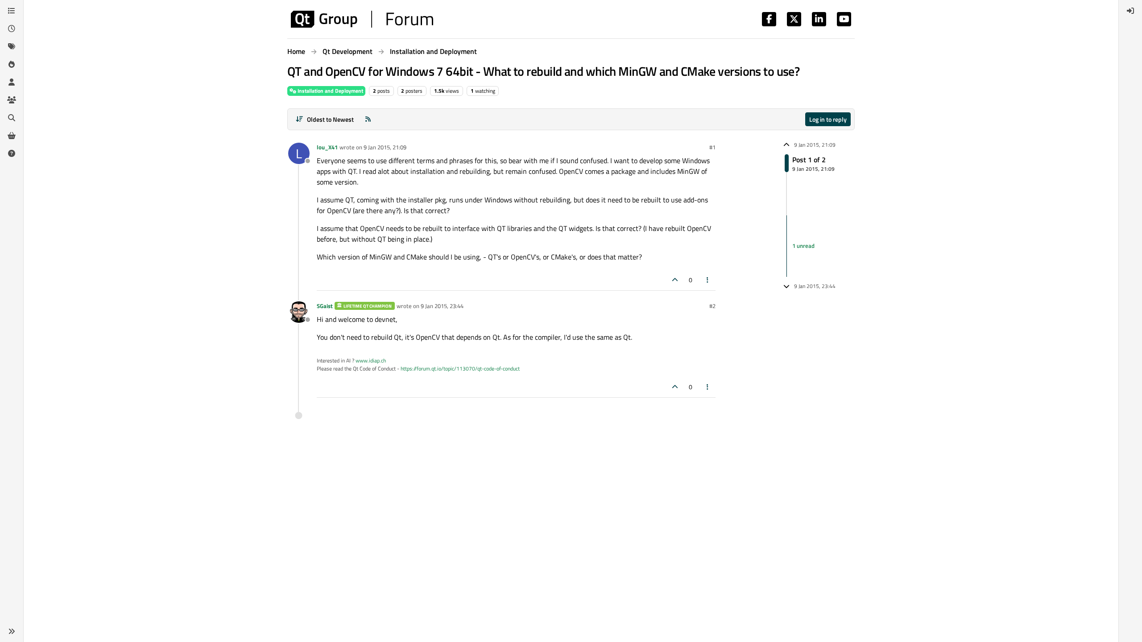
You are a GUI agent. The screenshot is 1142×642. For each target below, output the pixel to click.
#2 (712, 305)
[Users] (12, 82)
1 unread (803, 245)
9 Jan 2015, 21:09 (385, 147)
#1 (712, 147)
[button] (12, 631)
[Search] (12, 118)
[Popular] (12, 64)
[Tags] (12, 46)
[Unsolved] (12, 153)
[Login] (1130, 11)
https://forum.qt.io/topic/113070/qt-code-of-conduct (460, 368)
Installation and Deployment (329, 90)
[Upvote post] (675, 280)
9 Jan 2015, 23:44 (442, 305)
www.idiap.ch (371, 360)
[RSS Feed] (368, 119)
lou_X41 (327, 147)
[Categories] (12, 11)
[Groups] (12, 100)
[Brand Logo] (362, 19)
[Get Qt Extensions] (12, 135)
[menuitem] (1130, 11)
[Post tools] (708, 280)
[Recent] (12, 28)
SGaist (325, 305)
